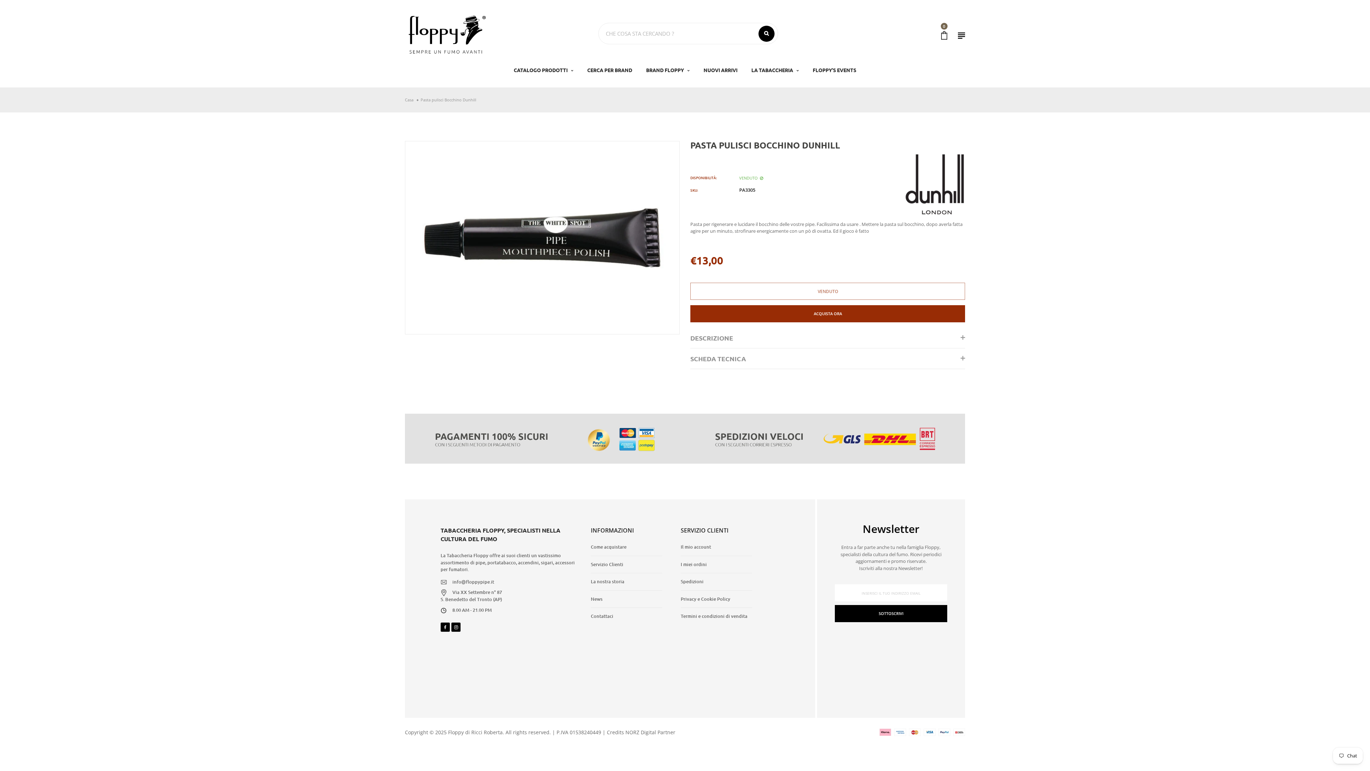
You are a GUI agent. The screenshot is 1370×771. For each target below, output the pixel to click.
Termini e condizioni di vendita (714, 616)
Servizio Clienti (607, 564)
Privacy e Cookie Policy (705, 599)
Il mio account (696, 547)
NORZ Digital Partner (650, 732)
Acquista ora (828, 313)
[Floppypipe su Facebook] (445, 627)
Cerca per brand (609, 70)
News (597, 599)
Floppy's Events (834, 70)
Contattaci (602, 616)
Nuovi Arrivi (720, 70)
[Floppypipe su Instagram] (456, 627)
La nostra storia (607, 581)
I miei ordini (694, 564)
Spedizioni (692, 581)
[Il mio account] (961, 35)
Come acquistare (608, 547)
